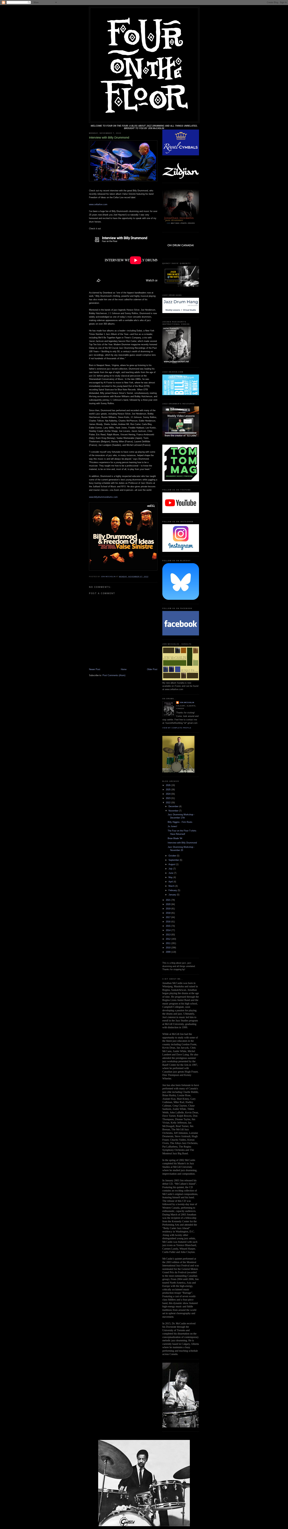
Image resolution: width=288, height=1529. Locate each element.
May (170, 877)
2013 (168, 934)
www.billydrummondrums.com (103, 497)
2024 (168, 794)
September (174, 860)
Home (123, 669)
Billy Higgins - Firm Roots (180, 822)
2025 (168, 789)
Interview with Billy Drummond (182, 842)
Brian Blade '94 (175, 838)
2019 (168, 908)
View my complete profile (176, 728)
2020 (168, 904)
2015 (168, 926)
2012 (168, 939)
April (171, 881)
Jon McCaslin (187, 702)
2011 (168, 943)
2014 (168, 930)
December (173, 806)
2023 (168, 798)
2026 (168, 785)
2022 (168, 802)
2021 (168, 900)
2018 (168, 913)
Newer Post (94, 669)
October (172, 855)
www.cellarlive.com (98, 204)
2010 (168, 947)
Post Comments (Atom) (113, 675)
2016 (168, 921)
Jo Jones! (172, 826)
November (173, 810)
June (171, 873)
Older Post (152, 669)
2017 (168, 917)
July (170, 868)
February (173, 890)
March (171, 886)
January (172, 894)
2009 (168, 952)
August (172, 864)
